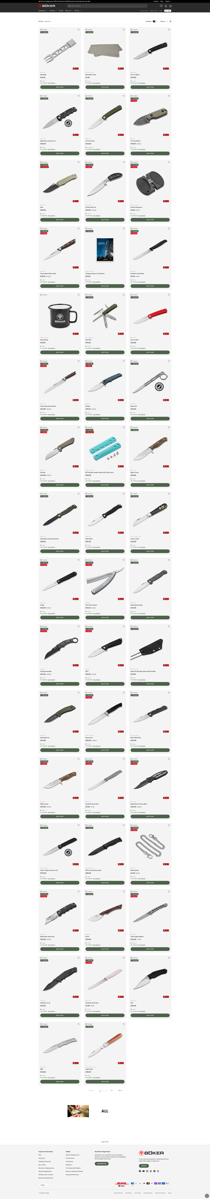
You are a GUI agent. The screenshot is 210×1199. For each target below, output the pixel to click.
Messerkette (135, 870)
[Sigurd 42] (150, 382)
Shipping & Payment (45, 1161)
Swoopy (42, 472)
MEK (41, 1069)
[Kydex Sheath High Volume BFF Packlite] (150, 647)
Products (52, 11)
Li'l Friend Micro (136, 141)
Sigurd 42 (134, 406)
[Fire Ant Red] (150, 316)
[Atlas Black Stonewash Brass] (59, 514)
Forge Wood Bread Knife (48, 406)
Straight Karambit (46, 671)
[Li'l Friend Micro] (150, 117)
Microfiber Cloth (90, 75)
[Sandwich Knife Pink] (105, 979)
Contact (156, 1)
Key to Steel (42, 1165)
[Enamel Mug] (59, 316)
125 (112, 1090)
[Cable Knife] (105, 1045)
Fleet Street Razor (91, 605)
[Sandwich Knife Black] (150, 249)
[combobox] (107, 6)
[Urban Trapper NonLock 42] (59, 846)
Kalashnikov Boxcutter (47, 936)
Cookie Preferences (118, 1193)
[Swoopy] (59, 448)
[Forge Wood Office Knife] (59, 249)
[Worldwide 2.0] (59, 713)
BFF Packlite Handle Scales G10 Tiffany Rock (99, 472)
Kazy (41, 207)
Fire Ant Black (135, 75)
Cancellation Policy (148, 1193)
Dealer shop (153, 11)
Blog (162, 1)
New (160, 11)
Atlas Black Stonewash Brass (49, 539)
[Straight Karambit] (59, 647)
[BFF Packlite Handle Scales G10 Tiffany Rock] (105, 448)
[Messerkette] (150, 846)
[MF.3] (105, 647)
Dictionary (42, 1158)
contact (144, 1166)
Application (42, 11)
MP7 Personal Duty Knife (93, 870)
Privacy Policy (137, 1193)
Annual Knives (70, 1158)
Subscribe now (101, 1163)
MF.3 (86, 671)
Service (77, 11)
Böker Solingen (45, 1193)
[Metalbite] (59, 50)
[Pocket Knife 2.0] (105, 183)
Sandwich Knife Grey (92, 804)
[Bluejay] (105, 382)
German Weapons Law (72, 1155)
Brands (61, 11)
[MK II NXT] (105, 316)
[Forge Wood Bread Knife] (59, 382)
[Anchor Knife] (150, 514)
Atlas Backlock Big (136, 605)
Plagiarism (69, 1165)
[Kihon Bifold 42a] (150, 713)
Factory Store (144, 11)
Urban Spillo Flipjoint (137, 936)
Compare (149, 21)
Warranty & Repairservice (46, 1168)
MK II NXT (88, 340)
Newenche (88, 738)
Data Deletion (129, 1193)
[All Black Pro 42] (59, 979)
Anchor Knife (135, 539)
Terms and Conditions (160, 1193)
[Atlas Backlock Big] (150, 581)
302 (132, 1003)
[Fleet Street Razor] (105, 581)
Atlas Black (88, 539)
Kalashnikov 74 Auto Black (139, 804)
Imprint (169, 1193)
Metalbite (43, 75)
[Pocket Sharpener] (150, 183)
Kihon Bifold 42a (136, 738)
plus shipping (51, 83)
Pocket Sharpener (136, 207)
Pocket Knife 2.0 (90, 207)
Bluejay (87, 406)
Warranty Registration (45, 1171)
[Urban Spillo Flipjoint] (150, 912)
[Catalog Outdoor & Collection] (105, 249)
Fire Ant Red (134, 340)
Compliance (69, 1161)
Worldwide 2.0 (44, 738)
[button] (170, 6)
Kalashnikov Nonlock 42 (47, 141)
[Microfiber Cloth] (105, 50)
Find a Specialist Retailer (73, 1168)
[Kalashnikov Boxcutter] (59, 912)
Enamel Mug (44, 340)
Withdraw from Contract (46, 1174)
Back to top (105, 1142)
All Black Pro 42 (45, 1003)
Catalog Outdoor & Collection (95, 273)
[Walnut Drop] (150, 448)
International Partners (72, 1174)
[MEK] (59, 1045)
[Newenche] (105, 713)
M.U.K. (87, 936)
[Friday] (59, 581)
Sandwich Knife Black (137, 273)
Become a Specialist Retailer (74, 1171)
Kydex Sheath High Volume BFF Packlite (143, 671)
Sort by (41, 21)
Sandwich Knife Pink (91, 1003)
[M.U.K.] (105, 912)
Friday (42, 605)
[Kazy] (59, 183)
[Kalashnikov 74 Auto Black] (150, 780)
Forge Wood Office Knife (48, 273)
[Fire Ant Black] (150, 50)
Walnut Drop (135, 472)
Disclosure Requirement (46, 1178)
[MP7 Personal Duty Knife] (105, 846)
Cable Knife (89, 1069)
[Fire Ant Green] (105, 117)
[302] (150, 979)
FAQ (40, 1155)
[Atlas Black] (105, 514)
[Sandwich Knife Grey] (105, 780)
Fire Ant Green (90, 141)
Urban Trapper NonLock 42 (49, 870)
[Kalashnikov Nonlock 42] (59, 117)
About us (68, 11)
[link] (90, 1090)
